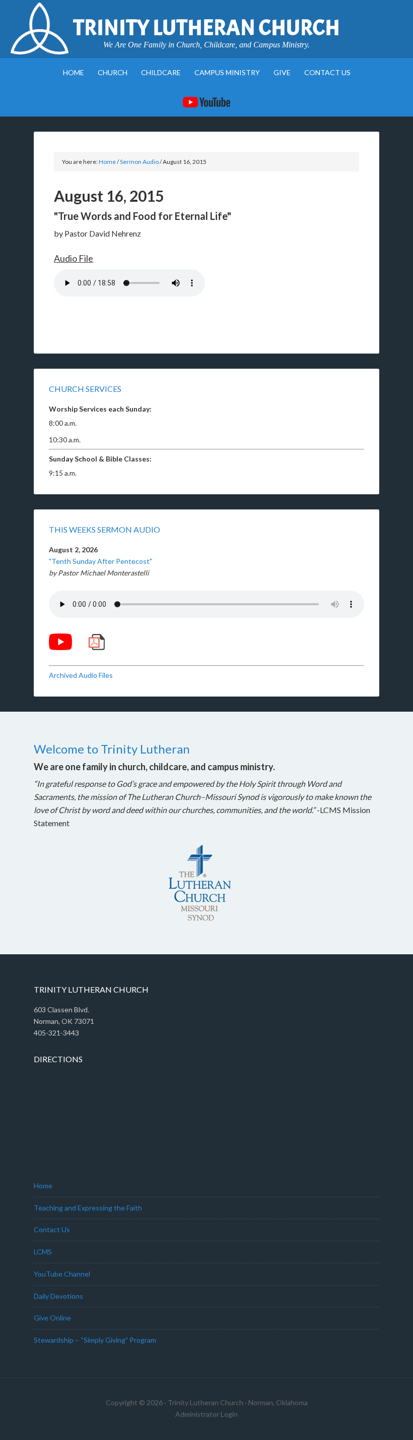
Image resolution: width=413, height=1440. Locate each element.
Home (43, 1185)
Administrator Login (206, 1414)
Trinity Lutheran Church (206, 27)
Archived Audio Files (81, 675)
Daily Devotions (58, 1296)
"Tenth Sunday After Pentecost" (100, 561)
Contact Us (52, 1229)
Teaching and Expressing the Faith (88, 1207)
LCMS (43, 1251)
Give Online (52, 1317)
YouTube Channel (62, 1274)
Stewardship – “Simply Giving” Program (95, 1340)
